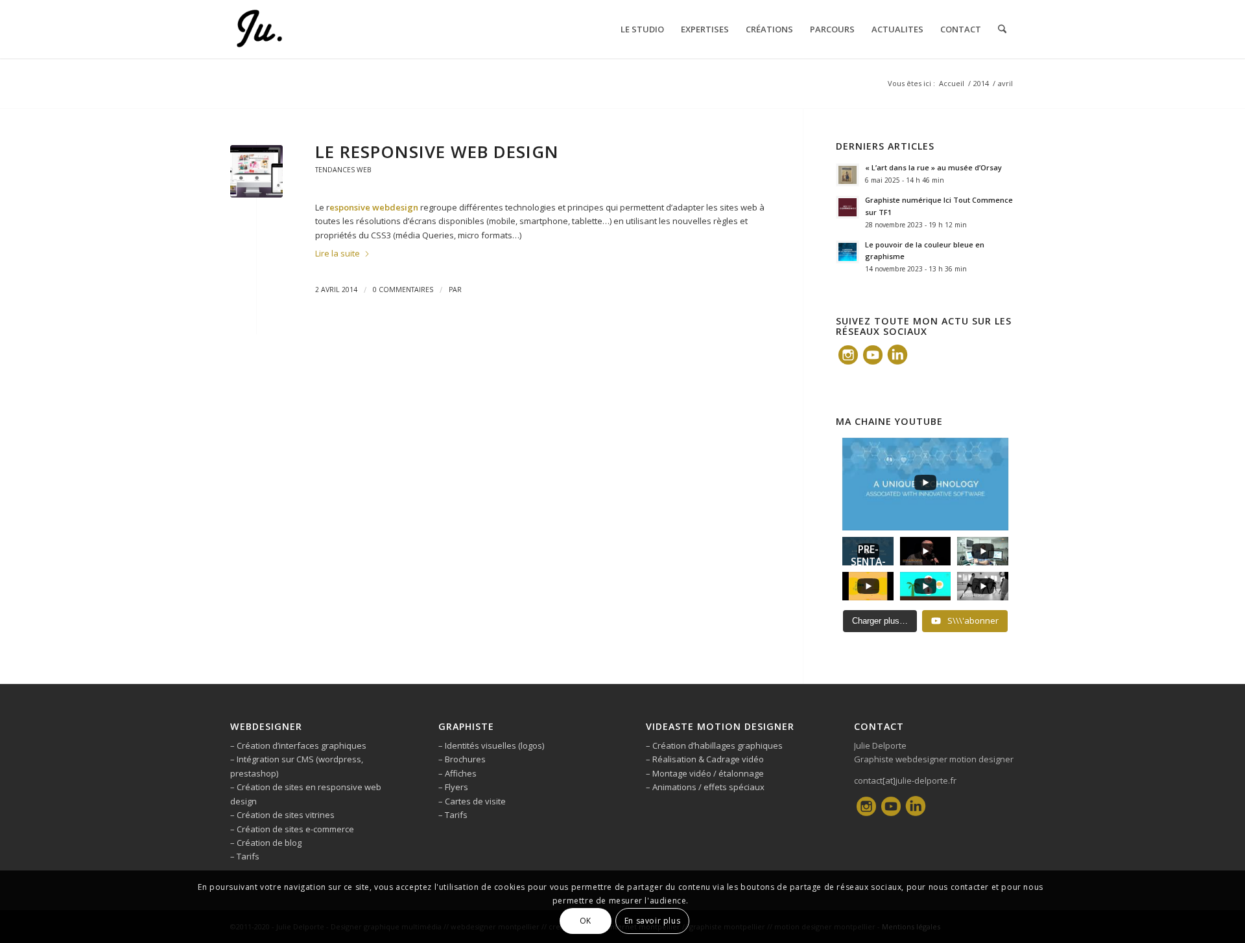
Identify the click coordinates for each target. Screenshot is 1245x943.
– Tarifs (244, 856)
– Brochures (462, 759)
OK (585, 920)
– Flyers (453, 787)
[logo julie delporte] (258, 29)
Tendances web (343, 169)
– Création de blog (266, 842)
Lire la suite (337, 253)
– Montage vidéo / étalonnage (705, 773)
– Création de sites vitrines (282, 815)
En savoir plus (652, 920)
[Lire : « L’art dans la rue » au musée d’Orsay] (847, 175)
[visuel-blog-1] (256, 171)
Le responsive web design (437, 151)
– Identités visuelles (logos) (491, 745)
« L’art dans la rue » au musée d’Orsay (933, 167)
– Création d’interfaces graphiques (298, 745)
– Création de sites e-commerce (292, 829)
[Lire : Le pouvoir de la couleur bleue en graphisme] (847, 252)
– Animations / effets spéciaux (705, 787)
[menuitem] (642, 29)
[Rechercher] (1002, 29)
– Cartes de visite (472, 801)
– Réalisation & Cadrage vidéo (705, 759)
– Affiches (457, 773)
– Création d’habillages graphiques (714, 745)
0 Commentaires (403, 289)
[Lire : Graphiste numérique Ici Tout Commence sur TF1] (847, 207)
